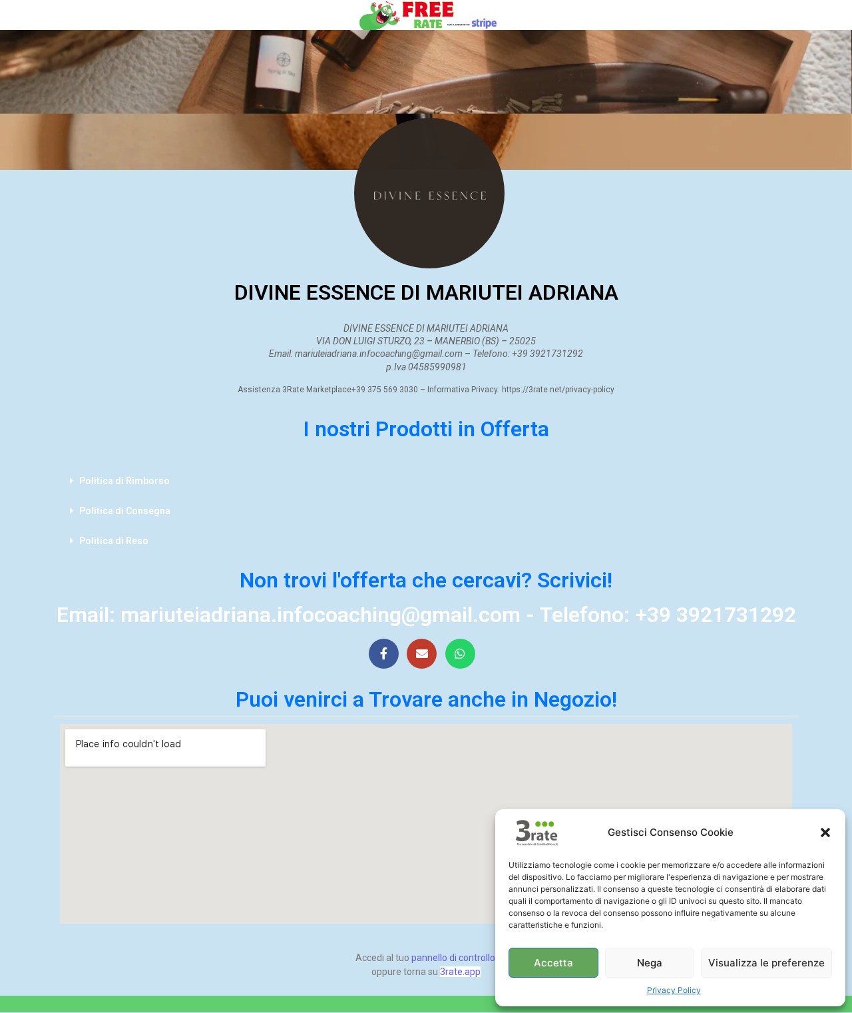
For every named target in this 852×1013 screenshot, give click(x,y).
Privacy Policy (674, 990)
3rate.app (460, 971)
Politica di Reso (113, 540)
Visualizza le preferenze (766, 962)
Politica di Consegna (124, 511)
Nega (649, 962)
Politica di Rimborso (124, 481)
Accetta (553, 962)
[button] (825, 832)
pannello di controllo (453, 957)
